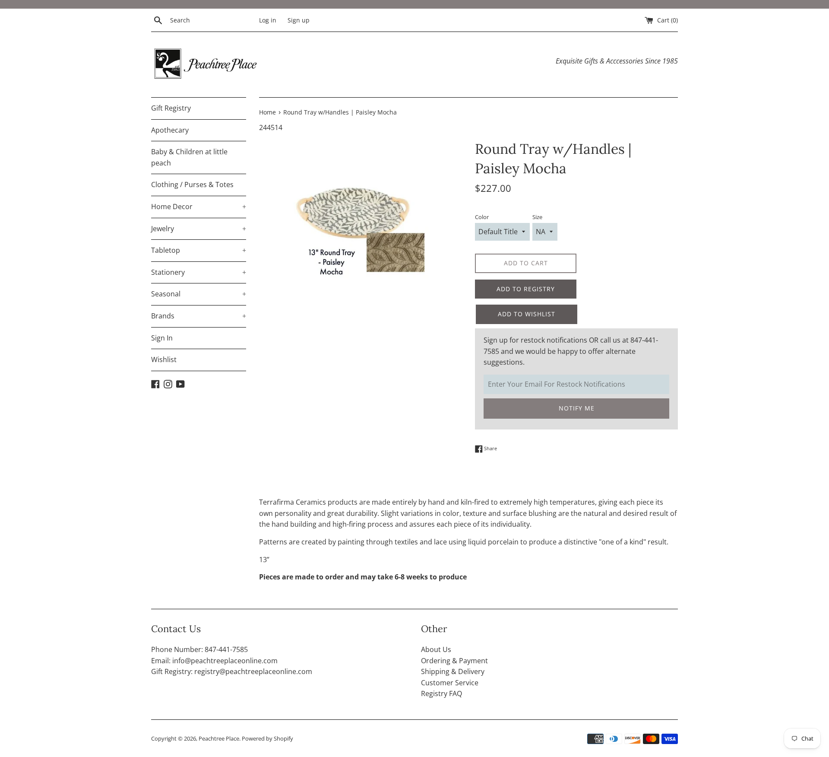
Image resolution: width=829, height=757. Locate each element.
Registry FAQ (441, 693)
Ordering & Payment (454, 660)
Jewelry (198, 228)
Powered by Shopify (267, 738)
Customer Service (449, 682)
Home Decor (198, 206)
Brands (198, 316)
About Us (436, 649)
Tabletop (198, 250)
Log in (267, 20)
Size (537, 217)
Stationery (198, 272)
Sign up (299, 20)
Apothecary (170, 130)
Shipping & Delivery (452, 671)
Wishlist (164, 359)
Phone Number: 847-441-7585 (199, 649)
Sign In (162, 338)
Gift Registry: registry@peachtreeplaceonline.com (231, 671)
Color (482, 217)
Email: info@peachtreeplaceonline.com (214, 660)
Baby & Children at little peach (189, 157)
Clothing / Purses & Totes (192, 184)
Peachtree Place (219, 738)
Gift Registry (171, 108)
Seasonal (198, 294)
